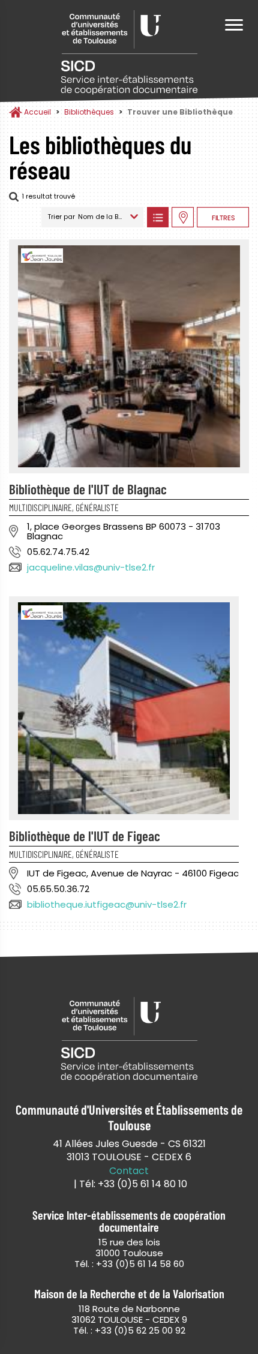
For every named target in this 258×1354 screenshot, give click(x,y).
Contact (129, 1171)
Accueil (37, 112)
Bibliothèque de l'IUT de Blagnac (88, 489)
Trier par (61, 216)
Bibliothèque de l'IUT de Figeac (84, 835)
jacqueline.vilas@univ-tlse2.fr (91, 567)
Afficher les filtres (223, 217)
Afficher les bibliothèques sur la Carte (183, 217)
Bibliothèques (89, 112)
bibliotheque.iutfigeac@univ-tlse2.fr (107, 904)
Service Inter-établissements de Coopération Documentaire (129, 52)
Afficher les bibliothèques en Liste (157, 217)
